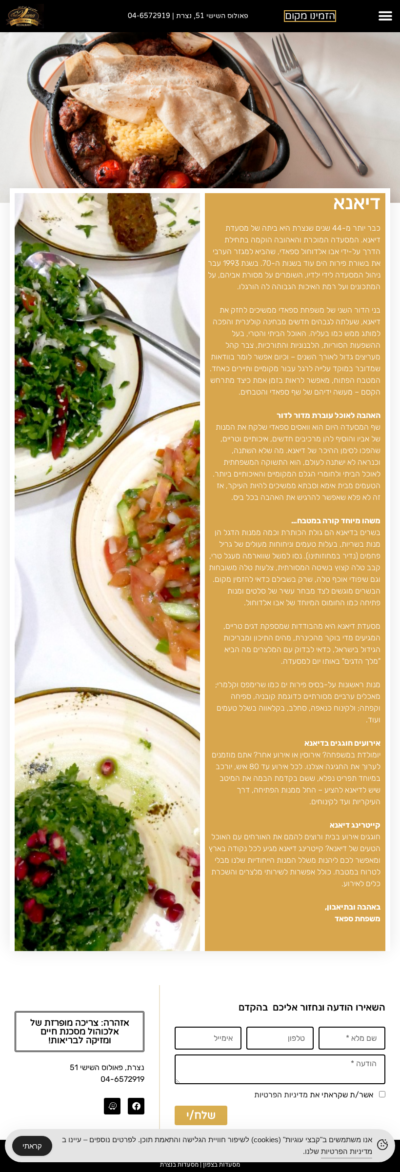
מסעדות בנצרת (179, 1164)
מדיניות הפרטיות (281, 1094)
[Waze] (112, 1106)
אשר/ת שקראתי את (313, 1094)
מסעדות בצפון (221, 1164)
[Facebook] (136, 1106)
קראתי (32, 1146)
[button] (385, 16)
